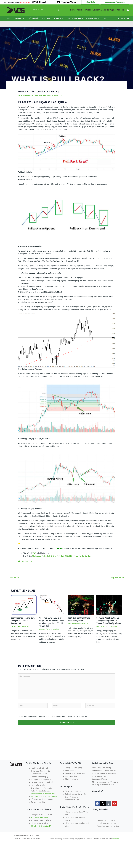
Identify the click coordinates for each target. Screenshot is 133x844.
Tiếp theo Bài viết (119, 578)
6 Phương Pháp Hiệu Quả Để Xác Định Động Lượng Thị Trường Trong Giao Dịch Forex (108, 620)
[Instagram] (122, 18)
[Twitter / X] (118, 18)
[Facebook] (115, 18)
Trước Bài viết (12, 578)
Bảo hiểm (46, 18)
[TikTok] (125, 18)
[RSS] (128, 18)
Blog (105, 18)
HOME (8, 18)
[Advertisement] (46, 752)
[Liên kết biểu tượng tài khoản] (128, 10)
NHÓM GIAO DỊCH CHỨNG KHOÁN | (83, 10)
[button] (90, 2)
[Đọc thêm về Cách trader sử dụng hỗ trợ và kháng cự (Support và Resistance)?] (24, 605)
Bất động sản (33, 18)
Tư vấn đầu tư (58, 18)
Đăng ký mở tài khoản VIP (41, 826)
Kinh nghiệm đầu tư (75, 18)
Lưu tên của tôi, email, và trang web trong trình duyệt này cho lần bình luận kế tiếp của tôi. (52, 716)
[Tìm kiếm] (58, 10)
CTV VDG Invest (39, 2)
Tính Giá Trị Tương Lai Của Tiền (110, 10)
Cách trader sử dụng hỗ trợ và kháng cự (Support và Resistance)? (23, 620)
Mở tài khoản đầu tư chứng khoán (44, 796)
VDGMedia (115, 839)
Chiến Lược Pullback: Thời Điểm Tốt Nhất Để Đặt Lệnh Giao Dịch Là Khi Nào (61, 556)
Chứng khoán (20, 18)
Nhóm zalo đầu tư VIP (39, 817)
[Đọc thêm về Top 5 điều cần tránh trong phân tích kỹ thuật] (81, 605)
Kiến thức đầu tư (92, 18)
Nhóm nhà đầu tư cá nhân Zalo (43, 794)
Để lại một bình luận (25, 95)
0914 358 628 (25, 2)
